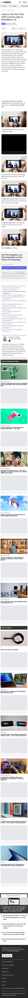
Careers (4, 985)
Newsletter (23, 28)
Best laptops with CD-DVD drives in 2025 (14, 940)
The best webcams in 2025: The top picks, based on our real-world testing (14, 926)
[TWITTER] (10, 341)
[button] (2, 2)
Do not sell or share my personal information (13, 988)
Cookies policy (5, 971)
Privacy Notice (21, 273)
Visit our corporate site (13, 951)
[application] (14, 143)
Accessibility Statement (7, 975)
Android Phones (10, 10)
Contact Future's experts (8, 965)
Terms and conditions (7, 961)
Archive (4, 981)
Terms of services (19, 272)
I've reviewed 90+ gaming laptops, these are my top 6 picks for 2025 (14, 933)
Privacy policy (5, 968)
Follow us (16, 28)
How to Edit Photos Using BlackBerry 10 (14, 295)
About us (4, 978)
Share (5, 28)
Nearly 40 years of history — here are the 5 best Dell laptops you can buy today (15, 917)
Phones (3, 10)
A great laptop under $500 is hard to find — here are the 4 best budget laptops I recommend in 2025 (14, 909)
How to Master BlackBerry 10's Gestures (14, 286)
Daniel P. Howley (12, 23)
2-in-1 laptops (13, 6)
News (3, 23)
